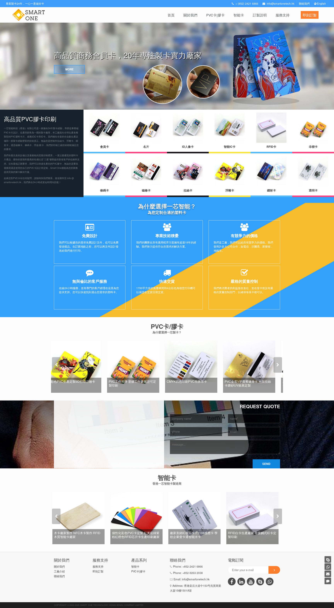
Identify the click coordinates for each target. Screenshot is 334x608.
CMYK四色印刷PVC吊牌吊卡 (133, 381)
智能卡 (238, 14)
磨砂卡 (237, 390)
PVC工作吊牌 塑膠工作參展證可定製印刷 (79, 383)
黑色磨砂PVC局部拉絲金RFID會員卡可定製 (253, 383)
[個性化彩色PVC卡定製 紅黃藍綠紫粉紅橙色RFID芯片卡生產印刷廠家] (80, 518)
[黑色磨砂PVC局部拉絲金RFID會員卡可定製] (254, 367)
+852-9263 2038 (192, 573)
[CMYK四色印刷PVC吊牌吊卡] (138, 367)
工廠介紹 (59, 571)
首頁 (171, 14)
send (266, 464)
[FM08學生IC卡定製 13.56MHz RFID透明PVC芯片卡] (254, 518)
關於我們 (190, 14)
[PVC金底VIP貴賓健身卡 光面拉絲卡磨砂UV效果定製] (196, 367)
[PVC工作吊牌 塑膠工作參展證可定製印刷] (80, 367)
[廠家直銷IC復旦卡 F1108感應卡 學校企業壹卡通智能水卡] (138, 518)
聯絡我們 (304, 3)
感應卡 (121, 542)
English (321, 3)
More (69, 69)
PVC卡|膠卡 (215, 14)
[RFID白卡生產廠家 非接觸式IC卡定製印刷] (196, 518)
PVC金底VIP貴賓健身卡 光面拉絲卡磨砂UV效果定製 (194, 383)
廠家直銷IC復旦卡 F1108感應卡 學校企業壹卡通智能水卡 (137, 535)
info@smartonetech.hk (280, 3)
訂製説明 (260, 14)
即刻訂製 (310, 14)
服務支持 (283, 14)
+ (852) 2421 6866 (246, 3)
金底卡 (179, 390)
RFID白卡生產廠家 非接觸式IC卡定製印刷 (195, 535)
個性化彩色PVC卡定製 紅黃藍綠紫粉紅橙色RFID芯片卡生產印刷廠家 (79, 535)
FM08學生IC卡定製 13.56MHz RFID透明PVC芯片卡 (250, 535)
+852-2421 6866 (192, 566)
